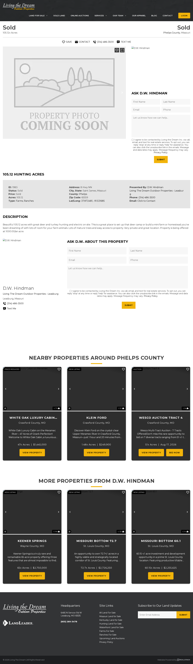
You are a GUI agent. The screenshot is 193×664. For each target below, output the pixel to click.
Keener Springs (32, 541)
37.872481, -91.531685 (93, 201)
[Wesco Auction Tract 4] (161, 389)
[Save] (117, 50)
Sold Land (59, 15)
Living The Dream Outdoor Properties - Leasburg (30, 294)
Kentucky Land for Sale (110, 620)
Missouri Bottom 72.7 (96, 541)
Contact (168, 15)
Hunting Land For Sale (110, 623)
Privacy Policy (160, 152)
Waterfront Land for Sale (111, 627)
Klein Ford (96, 417)
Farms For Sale (106, 631)
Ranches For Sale (107, 634)
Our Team (118, 15)
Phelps (83, 194)
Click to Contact (146, 201)
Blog (154, 15)
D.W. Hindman (155, 187)
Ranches (29, 201)
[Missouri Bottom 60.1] (161, 512)
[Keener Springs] (32, 512)
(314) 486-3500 (147, 197)
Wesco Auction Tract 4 (161, 417)
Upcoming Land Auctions (111, 638)
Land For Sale (37, 15)
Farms (19, 201)
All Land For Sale (107, 612)
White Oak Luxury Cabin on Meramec (32, 418)
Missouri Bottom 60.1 (161, 541)
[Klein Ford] (96, 389)
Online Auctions (80, 15)
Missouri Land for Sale (110, 616)
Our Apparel (139, 15)
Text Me (11, 308)
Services (99, 15)
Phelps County (171, 32)
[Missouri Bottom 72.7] (96, 512)
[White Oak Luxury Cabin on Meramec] (32, 389)
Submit (161, 159)
